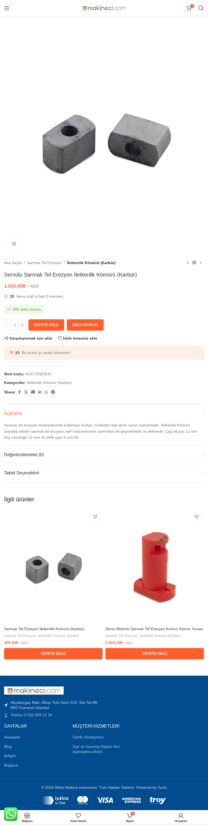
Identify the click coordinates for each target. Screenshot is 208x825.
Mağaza (11, 765)
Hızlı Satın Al (85, 325)
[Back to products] (194, 262)
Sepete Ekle (46, 325)
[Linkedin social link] (40, 392)
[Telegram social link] (53, 392)
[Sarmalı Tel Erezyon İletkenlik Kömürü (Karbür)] (53, 566)
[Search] (201, 8)
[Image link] (34, 690)
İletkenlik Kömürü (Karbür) (91, 263)
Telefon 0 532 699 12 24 (31, 715)
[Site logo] (104, 8)
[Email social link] (33, 392)
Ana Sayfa (13, 263)
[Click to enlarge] (14, 244)
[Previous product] (187, 262)
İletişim (10, 756)
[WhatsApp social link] (46, 392)
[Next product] (200, 262)
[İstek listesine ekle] (95, 516)
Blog (8, 746)
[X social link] (26, 392)
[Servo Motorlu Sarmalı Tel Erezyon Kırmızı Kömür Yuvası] (154, 566)
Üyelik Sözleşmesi (88, 737)
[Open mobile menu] (6, 8)
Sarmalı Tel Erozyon (44, 263)
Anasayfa (12, 737)
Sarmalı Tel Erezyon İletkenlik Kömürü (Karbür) (44, 629)
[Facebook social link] (19, 392)
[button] (53, 653)
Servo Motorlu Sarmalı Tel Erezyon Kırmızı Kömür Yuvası (154, 629)
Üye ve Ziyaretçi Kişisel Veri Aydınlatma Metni (96, 749)
